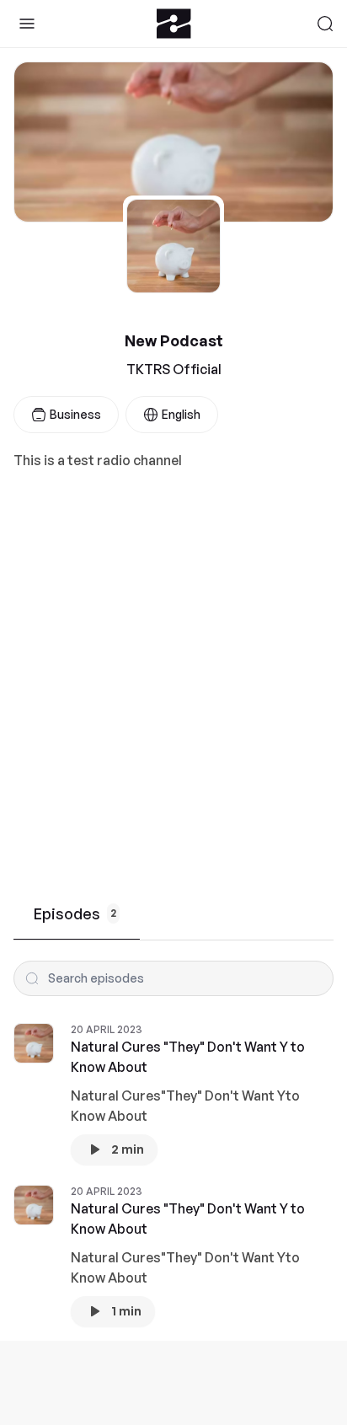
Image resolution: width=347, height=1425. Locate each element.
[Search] (325, 23)
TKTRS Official (174, 369)
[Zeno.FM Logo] (174, 23)
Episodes (75, 913)
